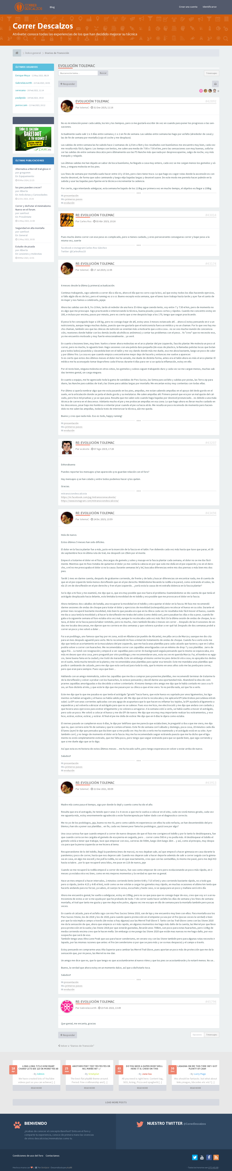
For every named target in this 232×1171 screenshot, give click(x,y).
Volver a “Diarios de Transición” (77, 1045)
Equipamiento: (26, 176)
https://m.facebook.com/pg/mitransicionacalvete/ (88, 497)
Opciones (197, 1034)
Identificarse (210, 6)
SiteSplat (93, 1073)
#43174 (210, 264)
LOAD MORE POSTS (116, 1102)
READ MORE (36, 1088)
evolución (69, 202)
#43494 (210, 513)
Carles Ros (86, 221)
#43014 (210, 215)
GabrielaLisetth (88, 1008)
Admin (40, 1073)
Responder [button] (68, 84)
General (23, 235)
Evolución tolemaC (76, 66)
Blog (52, 7)
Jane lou (147, 1073)
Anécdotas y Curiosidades (33, 194)
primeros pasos (73, 199)
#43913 (210, 783)
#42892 (210, 101)
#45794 (210, 1002)
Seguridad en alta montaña (29, 228)
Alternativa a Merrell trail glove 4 (32, 169)
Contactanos (52, 1155)
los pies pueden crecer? (28, 187)
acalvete (84, 449)
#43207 (210, 443)
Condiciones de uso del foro (28, 1155)
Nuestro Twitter (176, 1123)
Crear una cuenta (188, 6)
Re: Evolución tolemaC (95, 215)
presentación (71, 195)
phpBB (69, 1167)
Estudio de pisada (25, 246)
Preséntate (25, 216)
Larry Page (200, 1073)
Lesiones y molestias (30, 253)
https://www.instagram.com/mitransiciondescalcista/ (90, 500)
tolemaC (84, 107)
